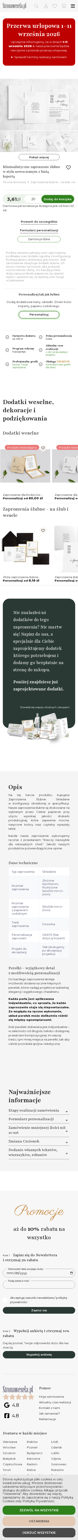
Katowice (33, 1458)
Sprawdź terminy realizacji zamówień (40, 57)
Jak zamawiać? (49, 1413)
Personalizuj (39, 314)
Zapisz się (39, 1310)
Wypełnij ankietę (39, 1354)
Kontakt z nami (49, 1408)
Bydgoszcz (34, 1453)
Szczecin (9, 1453)
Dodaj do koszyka (58, 199)
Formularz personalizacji (39, 230)
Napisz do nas (34, 634)
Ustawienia (39, 1521)
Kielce (31, 1470)
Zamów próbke (39, 239)
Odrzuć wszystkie (39, 1533)
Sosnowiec (59, 1464)
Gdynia (56, 1458)
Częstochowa (12, 1464)
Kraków (32, 1441)
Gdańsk (56, 1447)
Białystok (9, 1458)
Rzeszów (57, 1470)
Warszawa (10, 1441)
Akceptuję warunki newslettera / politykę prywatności (38, 1300)
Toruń (7, 1470)
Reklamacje (47, 1419)
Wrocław (9, 1447)
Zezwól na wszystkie (39, 1510)
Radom (32, 1464)
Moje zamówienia (51, 1396)
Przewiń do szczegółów (39, 221)
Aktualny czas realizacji (55, 1402)
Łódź (54, 1441)
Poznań (32, 1447)
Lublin (55, 1453)
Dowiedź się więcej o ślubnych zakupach (45, 707)
